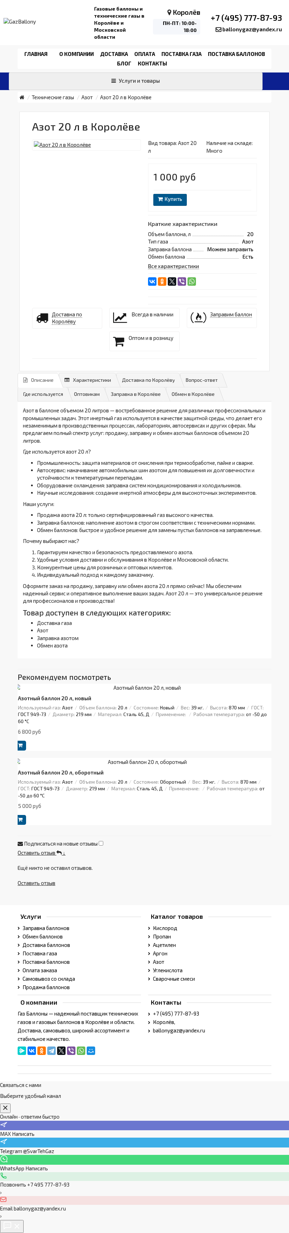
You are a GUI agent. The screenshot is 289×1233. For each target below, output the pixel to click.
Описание (42, 380)
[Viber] (182, 281)
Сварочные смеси (173, 978)
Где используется (43, 394)
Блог (124, 63)
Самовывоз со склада (48, 978)
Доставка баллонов (45, 945)
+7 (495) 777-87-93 (246, 18)
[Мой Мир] (91, 1051)
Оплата (144, 54)
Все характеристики (173, 266)
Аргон (159, 953)
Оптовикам (87, 394)
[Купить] (20, 746)
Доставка (114, 54)
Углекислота (167, 970)
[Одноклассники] (162, 281)
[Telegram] (51, 1051)
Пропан (161, 936)
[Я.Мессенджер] (22, 1051)
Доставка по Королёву (148, 380)
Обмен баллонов (42, 936)
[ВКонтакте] (152, 281)
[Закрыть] (5, 1108)
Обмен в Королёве (193, 394)
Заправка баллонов (45, 928)
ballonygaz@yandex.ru (252, 29)
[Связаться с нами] (12, 1226)
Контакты (152, 63)
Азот (42, 630)
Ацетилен (164, 945)
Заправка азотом (58, 638)
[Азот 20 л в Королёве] (86, 144)
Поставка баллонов (236, 54)
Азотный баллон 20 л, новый (54, 698)
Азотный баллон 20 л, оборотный (61, 772)
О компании (76, 54)
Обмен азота (52, 645)
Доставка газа (54, 623)
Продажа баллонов (45, 987)
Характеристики (92, 380)
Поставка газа (181, 54)
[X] (172, 281)
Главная (36, 54)
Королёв (186, 12)
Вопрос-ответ (202, 380)
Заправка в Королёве (136, 394)
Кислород (164, 928)
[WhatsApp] (191, 281)
